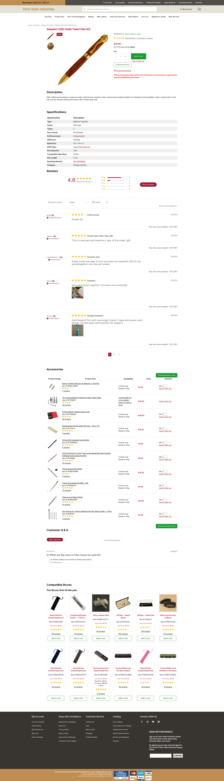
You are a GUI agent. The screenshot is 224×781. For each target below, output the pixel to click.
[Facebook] (142, 722)
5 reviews (66, 447)
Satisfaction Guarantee (67, 722)
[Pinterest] (159, 722)
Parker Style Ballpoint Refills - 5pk (75, 483)
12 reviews (66, 505)
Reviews (116, 741)
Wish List (35, 733)
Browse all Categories (121, 737)
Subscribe (178, 755)
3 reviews (66, 476)
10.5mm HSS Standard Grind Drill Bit (75, 440)
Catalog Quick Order (120, 729)
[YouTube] (153, 722)
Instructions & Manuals (67, 737)
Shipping (89, 733)
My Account (187, 9)
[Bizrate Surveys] (125, 778)
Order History (36, 726)
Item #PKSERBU (79, 161)
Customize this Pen (122, 65)
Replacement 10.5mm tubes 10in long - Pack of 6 (81, 426)
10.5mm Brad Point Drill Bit (72, 469)
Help (87, 726)
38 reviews (66, 419)
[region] (50, 60)
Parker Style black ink (81, 147)
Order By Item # (169, 3)
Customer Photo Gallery (67, 741)
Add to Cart (56, 638)
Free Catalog (120, 3)
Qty (115, 51)
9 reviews (66, 433)
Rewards (199, 3)
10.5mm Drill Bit (78, 136)
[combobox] (78, 202)
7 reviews (66, 391)
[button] (50, 36)
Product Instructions (135, 3)
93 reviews (66, 405)
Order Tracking (37, 737)
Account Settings (38, 722)
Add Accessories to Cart (166, 375)
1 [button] (109, 354)
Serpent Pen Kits (47, 25)
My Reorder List (37, 729)
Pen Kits (37, 25)
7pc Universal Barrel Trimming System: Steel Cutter (81, 398)
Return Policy (63, 733)
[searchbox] (57, 202)
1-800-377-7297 (39, 3)
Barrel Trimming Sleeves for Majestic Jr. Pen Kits (80, 384)
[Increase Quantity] (125, 56)
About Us (62, 726)
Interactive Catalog (153, 3)
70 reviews (66, 490)
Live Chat (108, 3)
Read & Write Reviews (121, 733)
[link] (124, 38)
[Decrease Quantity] (116, 56)
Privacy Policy (64, 729)
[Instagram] (147, 722)
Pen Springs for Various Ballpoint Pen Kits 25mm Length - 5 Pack (87, 511)
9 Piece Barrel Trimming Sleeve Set (76, 412)
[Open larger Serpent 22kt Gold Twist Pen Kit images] (83, 60)
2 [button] (114, 354)
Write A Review (148, 184)
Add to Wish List (165, 389)
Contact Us (90, 722)
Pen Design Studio (185, 3)
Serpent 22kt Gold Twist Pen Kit (65, 25)
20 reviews (66, 463)
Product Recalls (91, 737)
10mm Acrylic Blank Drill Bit (72, 497)
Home (30, 25)
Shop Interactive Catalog (122, 726)
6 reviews (66, 519)
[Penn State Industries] (38, 9)
